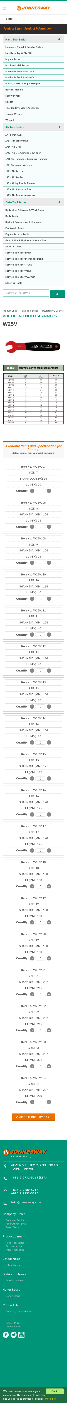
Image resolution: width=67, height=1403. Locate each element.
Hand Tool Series (16, 39)
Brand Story (12, 1227)
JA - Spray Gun (13, 134)
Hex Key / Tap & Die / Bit (19, 53)
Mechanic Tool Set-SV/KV (19, 77)
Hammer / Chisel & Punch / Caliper (24, 47)
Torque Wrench (14, 114)
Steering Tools (13, 282)
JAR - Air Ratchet (15, 171)
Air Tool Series (14, 127)
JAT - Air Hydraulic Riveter (20, 183)
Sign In (9, 19)
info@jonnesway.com (26, 1202)
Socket (9, 101)
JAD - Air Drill (13, 146)
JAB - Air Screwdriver (17, 140)
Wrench (9, 120)
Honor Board (13, 1295)
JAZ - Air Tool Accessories (20, 195)
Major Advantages (16, 1223)
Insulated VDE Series (17, 65)
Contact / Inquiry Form (18, 1311)
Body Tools (11, 216)
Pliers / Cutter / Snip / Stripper (22, 83)
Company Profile (15, 1220)
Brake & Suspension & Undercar (23, 222)
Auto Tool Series (15, 202)
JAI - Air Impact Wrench (18, 165)
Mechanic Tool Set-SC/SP (19, 71)
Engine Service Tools (17, 234)
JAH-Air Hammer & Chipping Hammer (26, 158)
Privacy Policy (13, 1323)
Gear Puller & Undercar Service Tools (26, 240)
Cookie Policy (13, 1326)
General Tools (13, 246)
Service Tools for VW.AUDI (20, 276)
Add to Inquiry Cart (35, 1116)
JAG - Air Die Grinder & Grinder (23, 152)
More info (50, 1398)
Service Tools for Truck (18, 264)
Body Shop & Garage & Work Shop (24, 210)
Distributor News (15, 1280)
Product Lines (10, 310)
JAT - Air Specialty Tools (19, 189)
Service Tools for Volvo (18, 270)
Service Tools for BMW (18, 252)
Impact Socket (13, 59)
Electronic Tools (14, 228)
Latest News (13, 1264)
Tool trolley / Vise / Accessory (22, 107)
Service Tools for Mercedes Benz (24, 258)
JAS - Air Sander (14, 177)
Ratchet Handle (14, 89)
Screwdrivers (13, 95)
